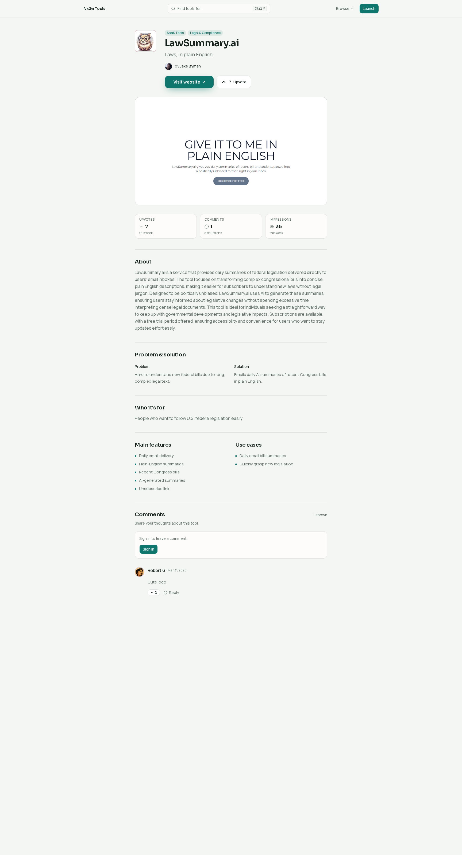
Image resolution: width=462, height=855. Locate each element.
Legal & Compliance (205, 33)
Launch (369, 8)
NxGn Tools (94, 8)
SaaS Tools (175, 33)
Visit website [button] (187, 82)
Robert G (156, 570)
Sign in (148, 549)
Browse (342, 8)
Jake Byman (190, 66)
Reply (174, 592)
